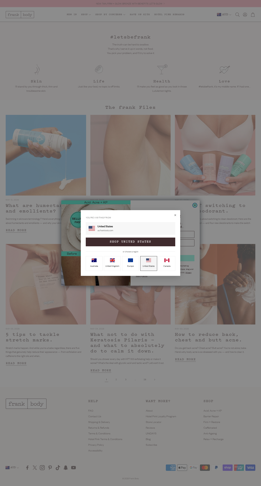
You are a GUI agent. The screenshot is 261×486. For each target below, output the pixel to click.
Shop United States (130, 241)
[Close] (175, 215)
